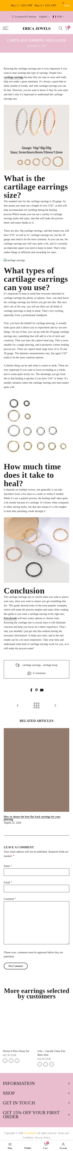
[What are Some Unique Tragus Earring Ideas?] (17, 706)
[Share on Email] (41, 690)
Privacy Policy (42, 1137)
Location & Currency (25, 16)
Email (8, 882)
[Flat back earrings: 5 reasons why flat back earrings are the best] (55, 706)
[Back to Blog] (36, 706)
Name (8, 866)
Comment (10, 899)
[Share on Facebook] (31, 690)
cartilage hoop (49, 665)
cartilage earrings (31, 665)
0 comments (39, 673)
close (67, 5)
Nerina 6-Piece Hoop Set (16, 1051)
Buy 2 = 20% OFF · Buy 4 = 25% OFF (33, 5)
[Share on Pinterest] (36, 690)
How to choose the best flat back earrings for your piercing (32, 818)
